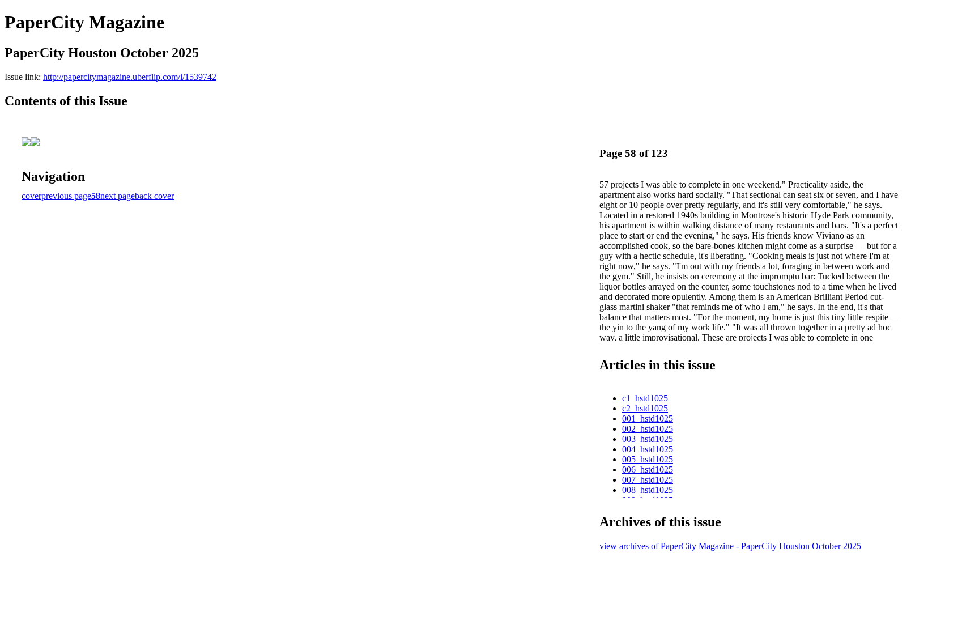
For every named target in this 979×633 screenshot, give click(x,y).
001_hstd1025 (647, 418)
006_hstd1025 (647, 469)
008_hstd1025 (647, 490)
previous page (66, 196)
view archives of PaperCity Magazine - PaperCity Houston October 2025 (730, 546)
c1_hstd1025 (645, 398)
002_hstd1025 (647, 429)
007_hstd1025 (647, 480)
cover (31, 196)
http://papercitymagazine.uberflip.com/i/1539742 (129, 77)
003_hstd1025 (647, 439)
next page (117, 196)
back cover (154, 196)
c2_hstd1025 (645, 408)
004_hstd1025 (647, 449)
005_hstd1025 (647, 459)
